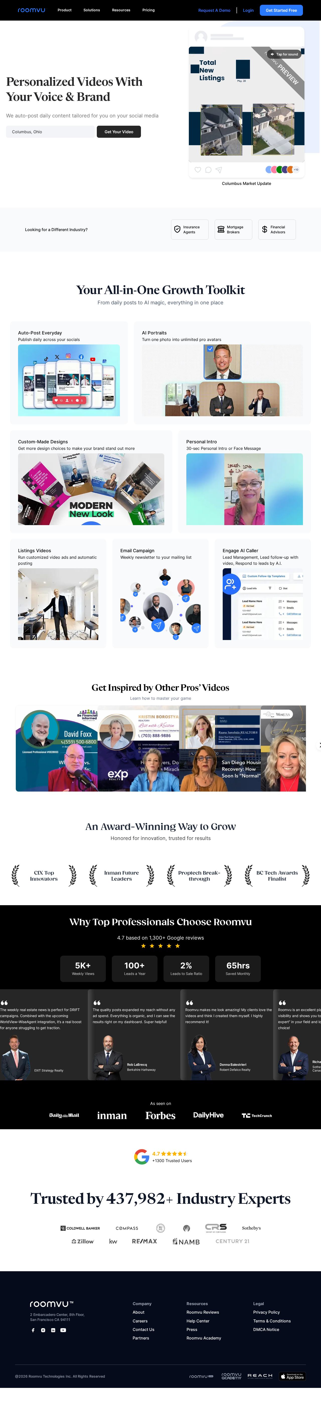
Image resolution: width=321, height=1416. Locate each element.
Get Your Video (119, 131)
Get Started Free (281, 10)
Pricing (148, 10)
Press (192, 1329)
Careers (140, 1321)
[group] (246, 104)
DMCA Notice (266, 1329)
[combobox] (50, 132)
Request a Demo (214, 10)
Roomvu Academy (204, 1338)
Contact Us (143, 1329)
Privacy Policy (266, 1312)
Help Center (198, 1321)
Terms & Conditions (272, 1321)
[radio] (163, 1154)
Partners (141, 1338)
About (138, 1312)
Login (248, 10)
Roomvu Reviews (203, 1312)
